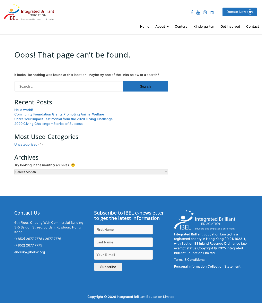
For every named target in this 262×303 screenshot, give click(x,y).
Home (144, 26)
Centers (181, 26)
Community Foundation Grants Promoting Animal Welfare (59, 114)
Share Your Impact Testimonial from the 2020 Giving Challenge (63, 119)
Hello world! (23, 110)
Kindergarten (203, 26)
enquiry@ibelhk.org (29, 252)
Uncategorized (25, 144)
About (160, 26)
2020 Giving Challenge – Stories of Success (48, 124)
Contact (252, 26)
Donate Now (236, 12)
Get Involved (230, 26)
